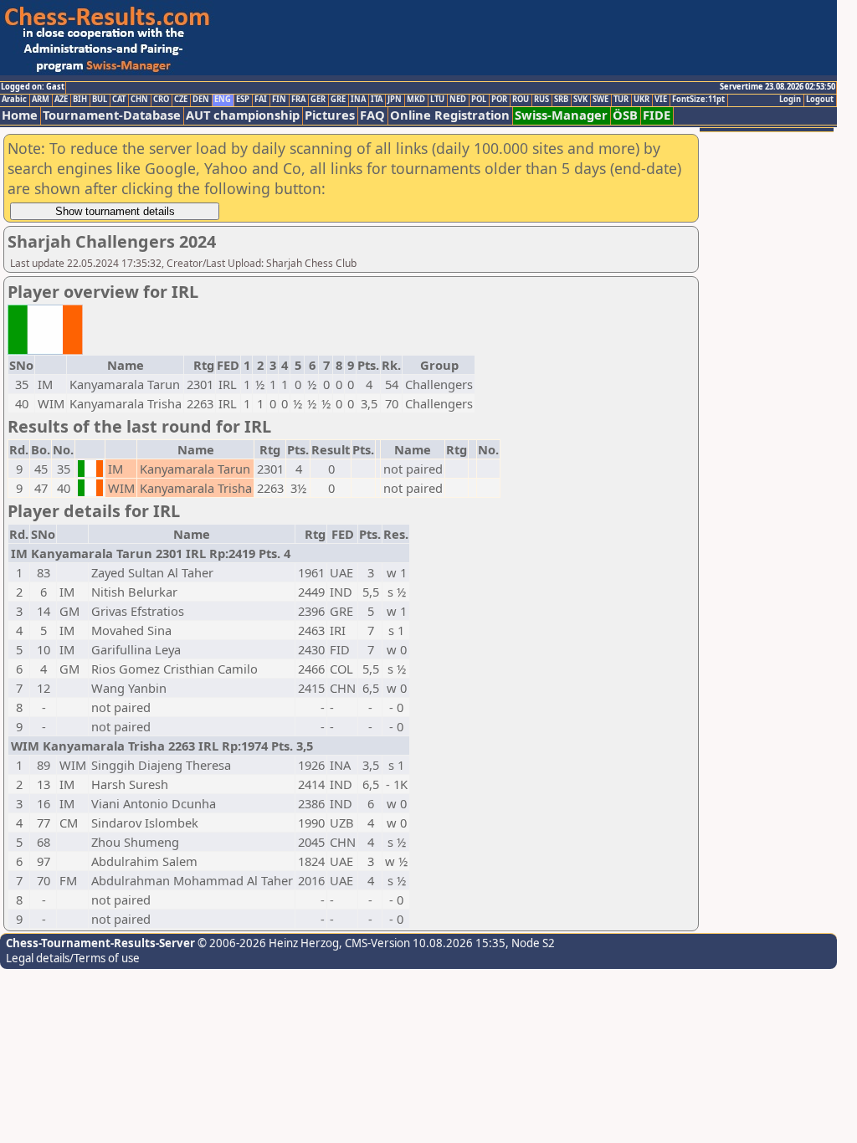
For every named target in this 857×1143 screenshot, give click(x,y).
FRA (298, 100)
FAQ (372, 115)
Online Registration (450, 115)
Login (790, 100)
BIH (80, 100)
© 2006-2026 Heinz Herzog (267, 943)
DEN (200, 100)
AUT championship (243, 115)
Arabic (14, 100)
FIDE (656, 115)
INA (358, 100)
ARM (40, 100)
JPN (394, 100)
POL (478, 100)
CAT (119, 100)
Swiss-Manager (561, 115)
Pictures (330, 115)
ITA (376, 100)
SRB (561, 100)
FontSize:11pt (698, 100)
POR (499, 100)
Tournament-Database (112, 115)
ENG (222, 100)
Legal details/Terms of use (73, 958)
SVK (580, 100)
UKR (641, 100)
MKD (416, 100)
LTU (437, 100)
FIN (279, 100)
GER (318, 100)
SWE (600, 100)
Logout (820, 100)
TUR (621, 100)
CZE (180, 100)
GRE (338, 100)
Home (20, 115)
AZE (61, 100)
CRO (161, 100)
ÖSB (625, 115)
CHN (139, 100)
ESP (242, 100)
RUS (541, 100)
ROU (520, 100)
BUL (99, 100)
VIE (660, 100)
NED (457, 100)
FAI (260, 100)
